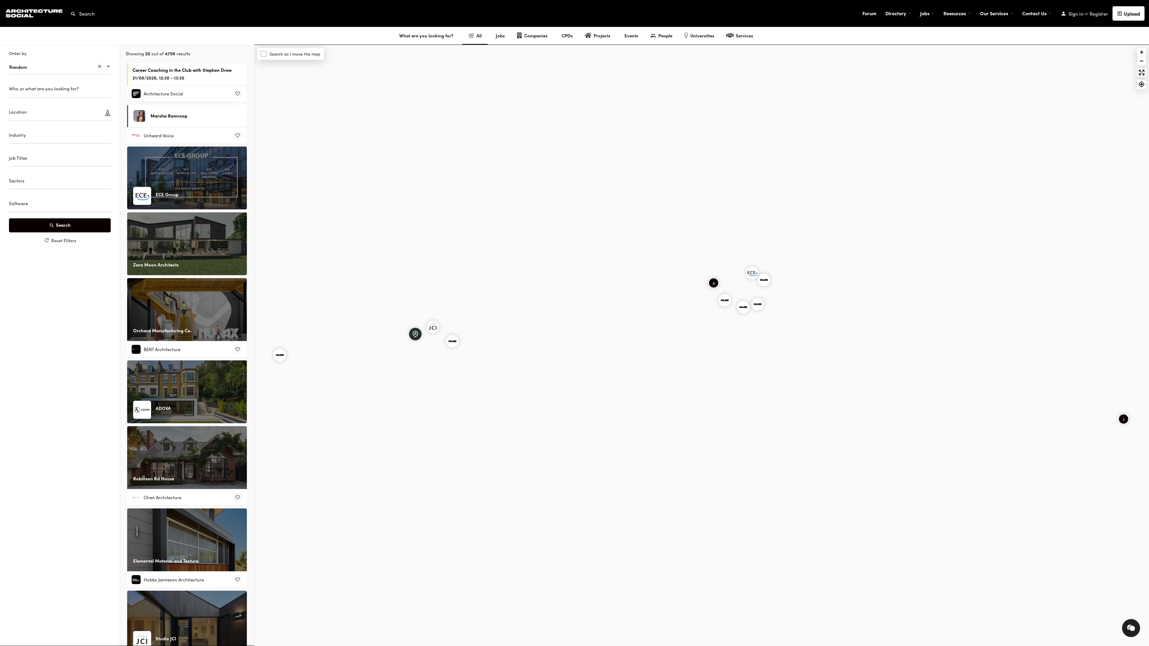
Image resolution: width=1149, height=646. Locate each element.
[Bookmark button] (237, 93)
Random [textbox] (18, 67)
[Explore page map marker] (752, 273)
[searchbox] (59, 135)
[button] (1131, 628)
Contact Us (1034, 13)
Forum (869, 13)
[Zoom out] (1141, 61)
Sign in (1076, 13)
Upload (1132, 13)
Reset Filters (63, 240)
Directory (895, 13)
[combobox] (60, 64)
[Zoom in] (1141, 52)
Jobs (924, 13)
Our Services (994, 13)
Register (1098, 13)
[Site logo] (35, 12)
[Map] (701, 345)
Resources (954, 13)
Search (63, 225)
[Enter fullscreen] (1141, 72)
